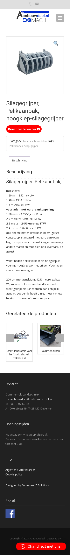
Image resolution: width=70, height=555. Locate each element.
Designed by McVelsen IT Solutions (27, 485)
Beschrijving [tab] (19, 160)
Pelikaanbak (16, 146)
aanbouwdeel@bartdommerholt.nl (31, 399)
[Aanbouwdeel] (35, 17)
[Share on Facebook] (10, 513)
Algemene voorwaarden (20, 470)
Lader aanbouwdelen (35, 141)
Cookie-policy (13, 474)
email (35, 439)
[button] (41, 546)
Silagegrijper (31, 146)
